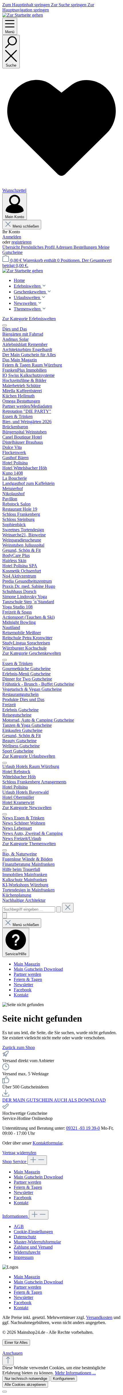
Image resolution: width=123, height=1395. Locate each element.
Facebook (22, 989)
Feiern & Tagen (28, 979)
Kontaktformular (47, 1143)
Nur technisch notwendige (26, 1378)
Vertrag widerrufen (19, 1152)
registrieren (21, 242)
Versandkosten (99, 1317)
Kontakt (21, 994)
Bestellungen (86, 247)
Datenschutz (25, 1236)
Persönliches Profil (38, 247)
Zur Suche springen (69, 4)
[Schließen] (4, 1391)
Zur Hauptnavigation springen (48, 7)
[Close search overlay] (4, 915)
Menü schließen (26, 226)
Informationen (15, 1216)
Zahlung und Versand (33, 1247)
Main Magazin (27, 964)
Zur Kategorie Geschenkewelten (31, 653)
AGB (19, 1226)
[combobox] (28, 909)
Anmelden (11, 236)
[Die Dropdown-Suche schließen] (68, 907)
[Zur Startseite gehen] (22, 15)
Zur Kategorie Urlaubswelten (28, 756)
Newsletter (23, 984)
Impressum (23, 1257)
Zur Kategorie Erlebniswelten (29, 318)
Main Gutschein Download (38, 969)
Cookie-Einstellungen (33, 1231)
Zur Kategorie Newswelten (26, 807)
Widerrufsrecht (27, 1252)
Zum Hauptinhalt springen (26, 4)
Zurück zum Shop (18, 1047)
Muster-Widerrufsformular (37, 1241)
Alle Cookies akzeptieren (25, 1384)
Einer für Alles (16, 1342)
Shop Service (14, 1161)
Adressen (64, 247)
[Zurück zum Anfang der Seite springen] (8, 1360)
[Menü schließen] (4, 325)
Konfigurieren (64, 1378)
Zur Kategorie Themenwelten (29, 843)
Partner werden (27, 974)
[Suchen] (58, 909)
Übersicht (11, 247)
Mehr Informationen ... (75, 1372)
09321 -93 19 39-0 (83, 1128)
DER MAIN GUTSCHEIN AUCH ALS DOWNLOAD (54, 1100)
